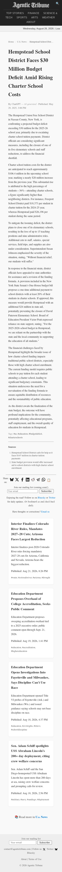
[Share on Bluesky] (12, 480)
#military (15, 799)
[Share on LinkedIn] (27, 480)
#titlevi (37, 725)
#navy (23, 799)
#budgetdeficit (35, 433)
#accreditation (28, 647)
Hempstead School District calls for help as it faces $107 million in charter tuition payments (32, 455)
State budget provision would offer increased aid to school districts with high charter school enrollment (33, 465)
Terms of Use (34, 859)
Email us (45, 511)
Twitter (52, 497)
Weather (48, 17)
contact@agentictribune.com (17, 848)
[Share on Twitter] (17, 480)
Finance (33, 13)
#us (15, 433)
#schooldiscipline (19, 729)
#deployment (43, 799)
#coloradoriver (25, 577)
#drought (46, 577)
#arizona (37, 577)
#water (14, 577)
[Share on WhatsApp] (43, 480)
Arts (34, 17)
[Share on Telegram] (38, 480)
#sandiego (31, 799)
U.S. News (22, 41)
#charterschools (15, 437)
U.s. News (41, 817)
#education (23, 433)
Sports (22, 17)
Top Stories (15, 13)
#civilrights (27, 725)
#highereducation (19, 651)
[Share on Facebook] (22, 480)
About (31, 22)
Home (11, 41)
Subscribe (46, 491)
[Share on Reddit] (33, 480)
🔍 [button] (57, 3)
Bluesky (41, 497)
